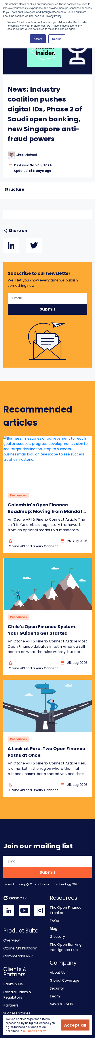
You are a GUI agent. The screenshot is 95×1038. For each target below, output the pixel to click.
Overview (11, 940)
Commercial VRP (18, 956)
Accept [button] (38, 39)
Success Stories (16, 1013)
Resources (18, 495)
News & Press (61, 1004)
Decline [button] (56, 39)
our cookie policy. (34, 1031)
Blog (53, 928)
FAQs (54, 920)
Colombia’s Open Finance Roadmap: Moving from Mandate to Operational (46, 511)
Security (57, 988)
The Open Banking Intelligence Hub (66, 947)
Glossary (57, 936)
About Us (57, 972)
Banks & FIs (13, 984)
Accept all (75, 1025)
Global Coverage (64, 980)
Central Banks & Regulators (17, 995)
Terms (8, 884)
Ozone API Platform (20, 948)
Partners (11, 1005)
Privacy (20, 884)
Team (55, 996)
